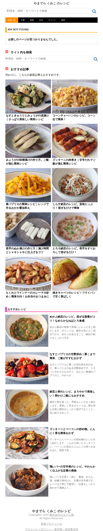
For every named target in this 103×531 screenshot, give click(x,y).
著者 (63, 20)
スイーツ (52, 20)
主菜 (23, 20)
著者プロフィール (51, 523)
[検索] (94, 11)
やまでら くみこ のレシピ (51, 3)
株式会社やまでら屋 (61, 514)
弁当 (41, 20)
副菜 (32, 20)
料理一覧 (12, 20)
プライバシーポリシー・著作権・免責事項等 (51, 529)
